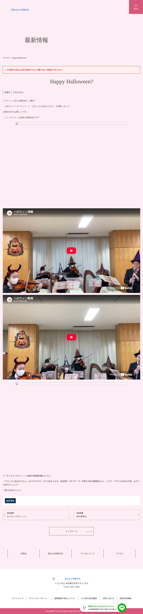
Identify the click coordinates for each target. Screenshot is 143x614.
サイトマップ (17, 598)
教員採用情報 (125, 598)
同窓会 (24, 553)
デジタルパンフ (88, 553)
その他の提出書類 (89, 598)
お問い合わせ (108, 598)
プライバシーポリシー (38, 598)
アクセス (119, 553)
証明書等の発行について (65, 598)
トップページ (71, 531)
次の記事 (81, 515)
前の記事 (17, 515)
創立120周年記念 (55, 553)
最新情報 (10, 500)
